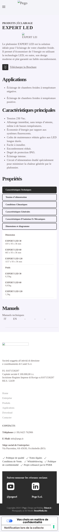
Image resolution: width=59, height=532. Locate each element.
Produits (6, 403)
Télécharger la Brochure (23, 67)
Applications (8, 408)
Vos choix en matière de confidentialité (32, 521)
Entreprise (7, 398)
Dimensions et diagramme (17, 226)
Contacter (6, 417)
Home (5, 393)
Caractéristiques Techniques (18, 190)
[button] (3, 7)
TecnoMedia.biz (40, 511)
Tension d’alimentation (16, 197)
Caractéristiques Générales (18, 212)
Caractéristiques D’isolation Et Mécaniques (25, 219)
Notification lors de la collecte (24, 527)
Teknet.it (47, 508)
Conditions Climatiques (16, 204)
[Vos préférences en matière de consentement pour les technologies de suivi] (54, 527)
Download (7, 412)
